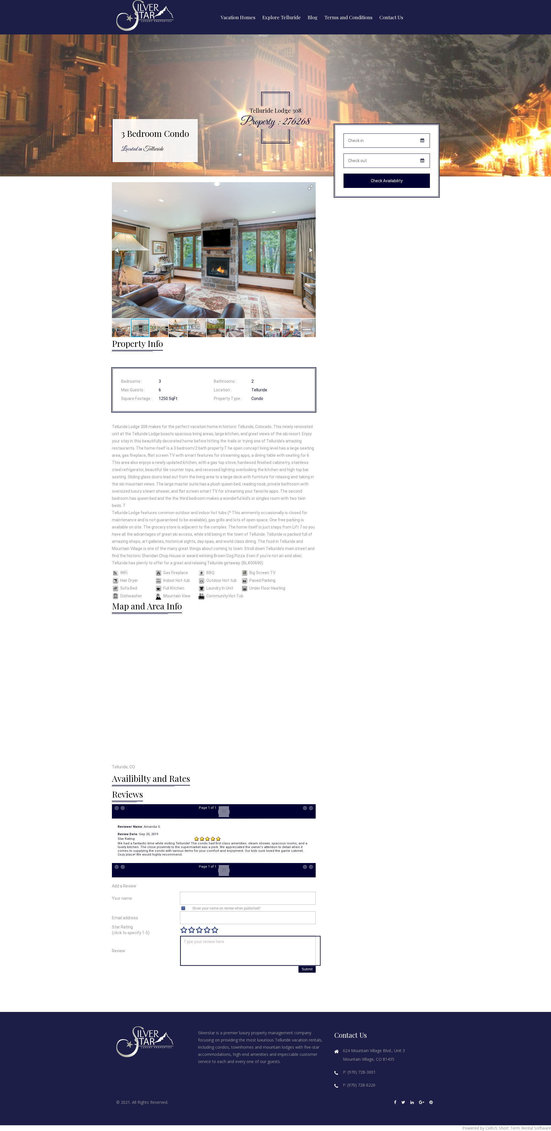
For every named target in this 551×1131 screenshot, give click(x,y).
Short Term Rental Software (525, 1128)
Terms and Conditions (348, 17)
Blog (312, 17)
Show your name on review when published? (226, 908)
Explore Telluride (281, 17)
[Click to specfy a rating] (184, 930)
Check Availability (387, 180)
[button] (310, 187)
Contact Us (391, 17)
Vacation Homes (238, 17)
